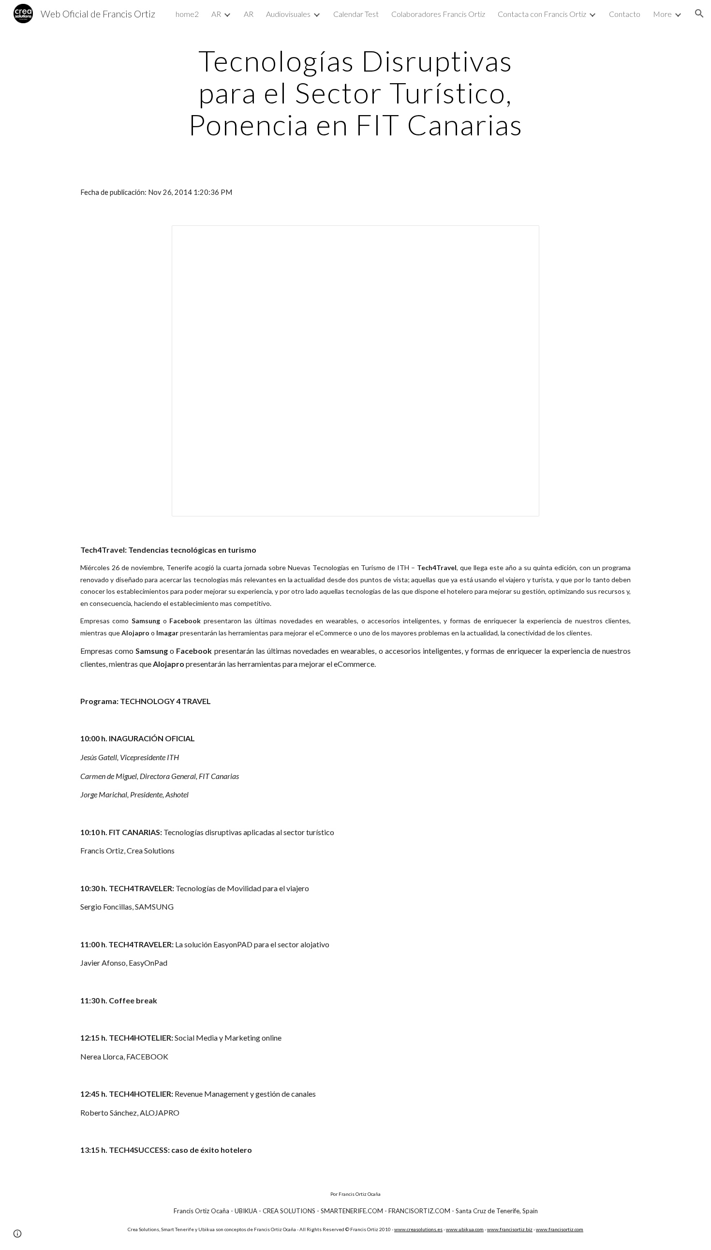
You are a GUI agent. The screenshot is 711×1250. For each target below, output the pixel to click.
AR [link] (216, 13)
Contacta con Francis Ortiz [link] (542, 13)
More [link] (662, 13)
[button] (699, 13)
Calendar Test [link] (356, 13)
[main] (355, 92)
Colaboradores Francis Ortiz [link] (438, 13)
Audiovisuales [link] (288, 13)
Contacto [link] (624, 13)
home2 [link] (187, 13)
